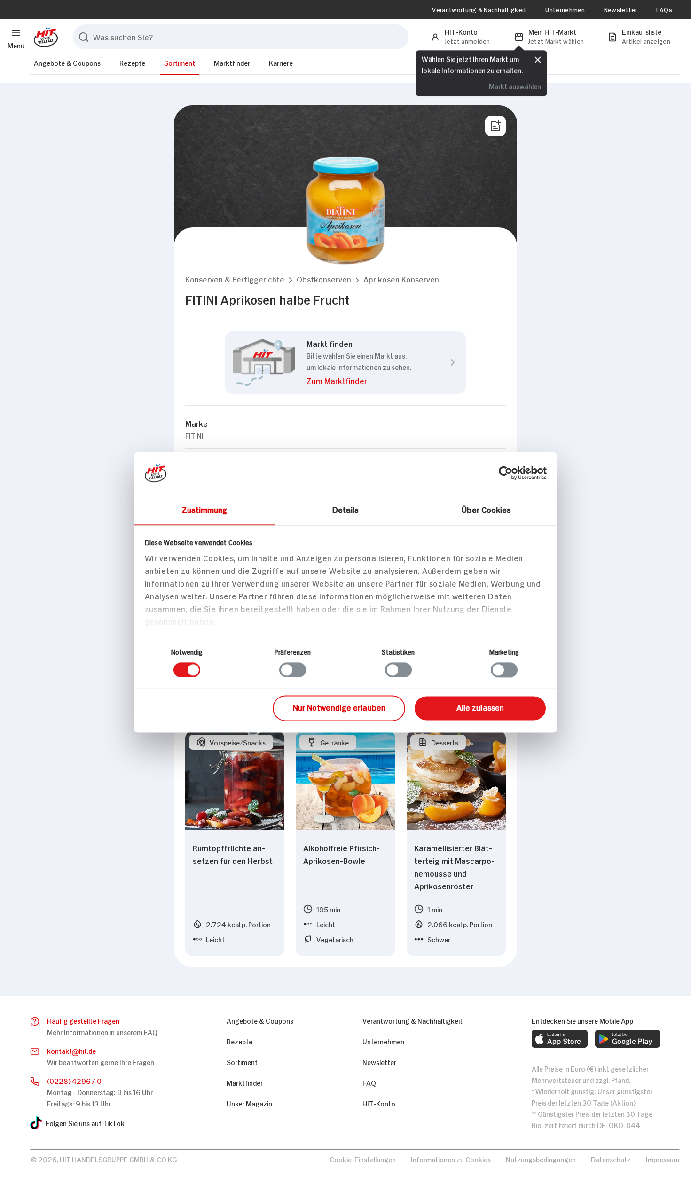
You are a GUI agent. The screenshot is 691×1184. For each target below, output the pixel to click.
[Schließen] (537, 59)
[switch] (292, 669)
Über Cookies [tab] (486, 509)
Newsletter (620, 9)
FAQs (664, 9)
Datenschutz (611, 1158)
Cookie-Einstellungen (363, 1158)
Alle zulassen (480, 707)
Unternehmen (565, 9)
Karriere (281, 62)
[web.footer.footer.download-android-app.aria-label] (627, 1039)
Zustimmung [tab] (205, 509)
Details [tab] (345, 509)
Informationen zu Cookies (451, 1158)
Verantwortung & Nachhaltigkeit (479, 9)
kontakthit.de (71, 1050)
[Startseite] (44, 37)
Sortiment (179, 62)
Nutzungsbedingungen (541, 1158)
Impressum (662, 1158)
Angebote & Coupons (67, 62)
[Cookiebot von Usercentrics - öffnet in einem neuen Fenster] (505, 473)
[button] (234, 279)
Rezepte (132, 62)
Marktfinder (232, 62)
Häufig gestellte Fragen (83, 1020)
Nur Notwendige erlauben (339, 707)
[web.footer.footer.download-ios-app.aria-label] (560, 1039)
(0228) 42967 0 (74, 1080)
